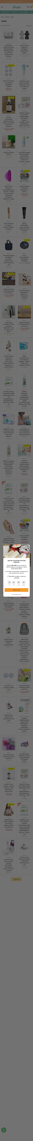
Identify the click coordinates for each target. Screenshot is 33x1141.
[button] (28, 546)
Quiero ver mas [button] (16, 590)
